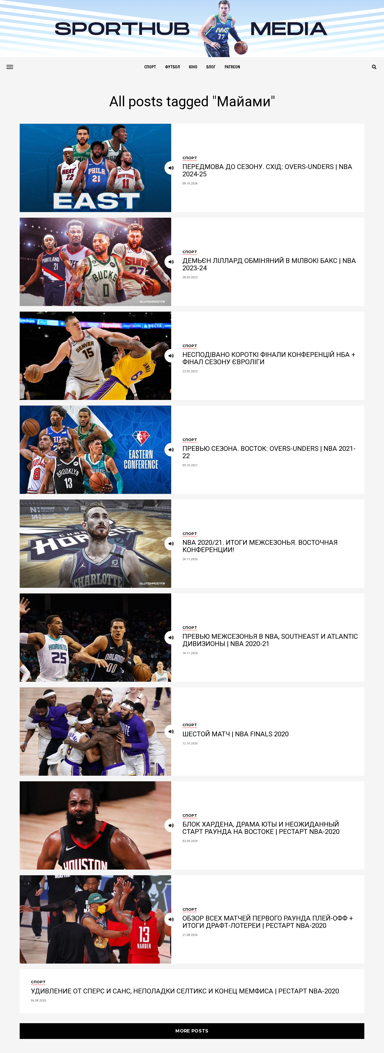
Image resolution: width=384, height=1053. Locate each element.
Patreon (232, 67)
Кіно (193, 67)
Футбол (172, 67)
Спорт (150, 67)
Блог (211, 67)
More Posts (191, 1031)
